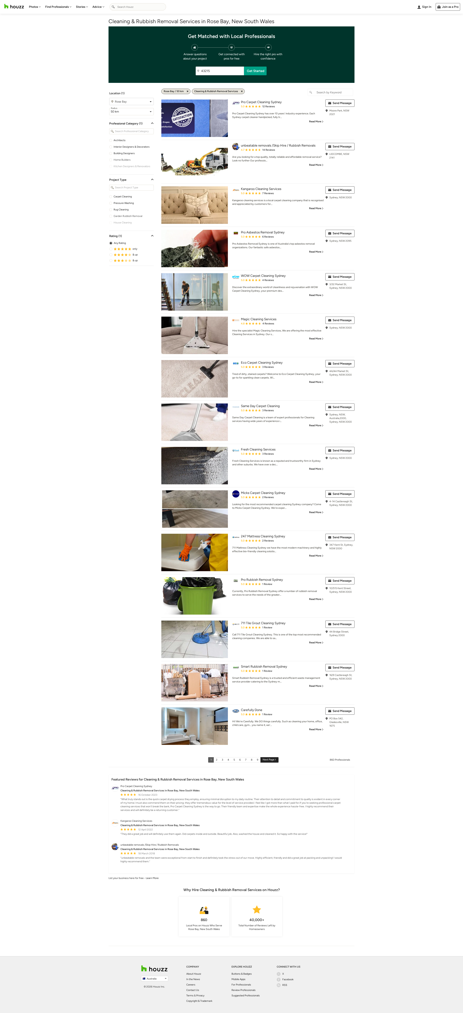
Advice (97, 7)
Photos (33, 7)
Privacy (200, 995)
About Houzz (193, 973)
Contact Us (192, 990)
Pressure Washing (124, 203)
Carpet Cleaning (123, 196)
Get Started (255, 71)
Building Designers (124, 153)
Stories (80, 7)
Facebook (288, 979)
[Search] (113, 6)
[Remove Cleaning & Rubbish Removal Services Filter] (241, 91)
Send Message (342, 103)
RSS (284, 985)
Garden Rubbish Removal (128, 216)
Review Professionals (244, 990)
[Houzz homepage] (14, 6)
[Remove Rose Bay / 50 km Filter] (187, 91)
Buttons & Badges (242, 973)
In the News (193, 979)
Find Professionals (57, 7)
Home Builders (122, 159)
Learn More (152, 878)
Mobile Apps (238, 979)
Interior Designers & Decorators (132, 146)
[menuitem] (35, 7)
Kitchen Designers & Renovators (132, 166)
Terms (190, 995)
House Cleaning (123, 222)
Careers (190, 984)
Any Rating (120, 243)
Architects (120, 140)
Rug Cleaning (121, 209)
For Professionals (241, 984)
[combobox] (138, 6)
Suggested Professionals (246, 995)
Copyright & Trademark (199, 1001)
